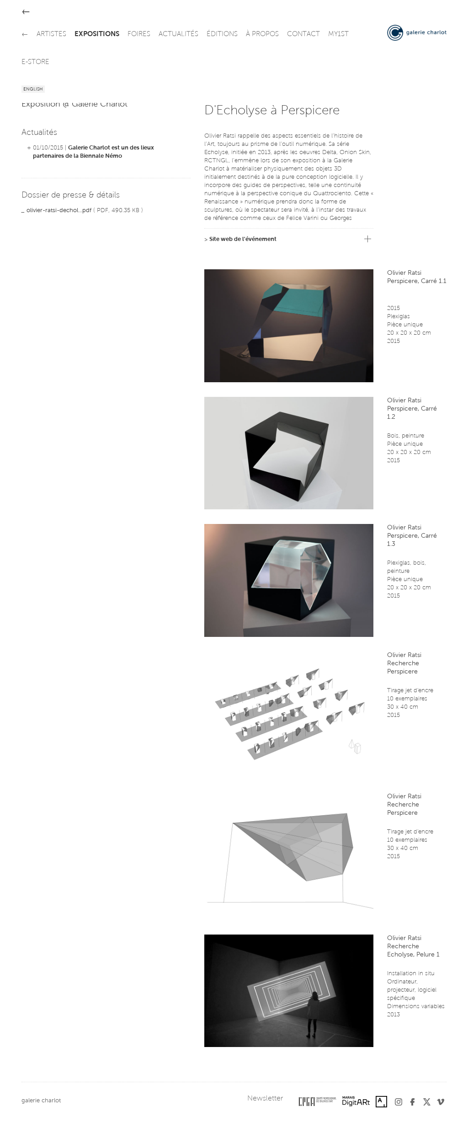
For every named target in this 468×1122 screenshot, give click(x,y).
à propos (262, 34)
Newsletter (265, 1098)
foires (139, 34)
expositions (96, 34)
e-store (35, 62)
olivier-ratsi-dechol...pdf (59, 211)
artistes (51, 34)
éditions (222, 34)
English (33, 89)
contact (303, 34)
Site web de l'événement (243, 239)
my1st (338, 34)
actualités (178, 34)
